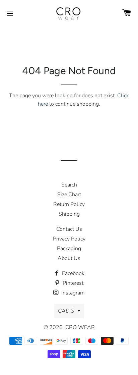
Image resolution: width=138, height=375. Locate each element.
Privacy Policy (69, 239)
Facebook (72, 273)
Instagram (72, 293)
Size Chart (69, 194)
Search (69, 185)
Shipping (69, 214)
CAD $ (66, 311)
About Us (69, 258)
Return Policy (69, 204)
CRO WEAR (80, 327)
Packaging (69, 248)
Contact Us (69, 229)
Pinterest (72, 283)
